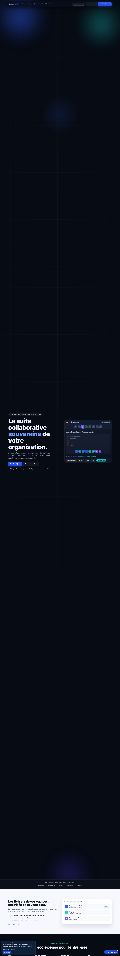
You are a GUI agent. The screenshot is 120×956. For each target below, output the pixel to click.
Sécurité (44, 4)
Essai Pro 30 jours (105, 4)
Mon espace (91, 4)
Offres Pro (37, 4)
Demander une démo (31, 464)
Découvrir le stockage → (15, 925)
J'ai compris (7, 952)
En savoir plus (11, 949)
